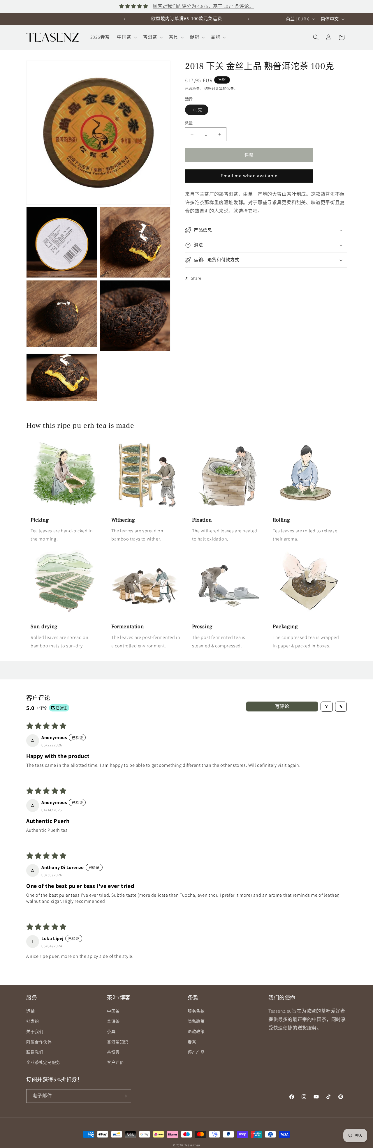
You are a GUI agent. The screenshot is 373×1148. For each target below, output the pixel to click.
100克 (198, 111)
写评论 (282, 706)
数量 (189, 122)
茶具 (111, 1031)
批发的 (32, 1021)
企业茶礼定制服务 (43, 1062)
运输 (30, 1011)
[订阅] (124, 1096)
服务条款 (196, 1011)
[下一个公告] (248, 18)
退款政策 (196, 1031)
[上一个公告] (124, 18)
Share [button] (196, 278)
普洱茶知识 (117, 1042)
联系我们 (34, 1052)
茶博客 (113, 1052)
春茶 (192, 1042)
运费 (230, 88)
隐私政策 (196, 1021)
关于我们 (34, 1031)
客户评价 (115, 1062)
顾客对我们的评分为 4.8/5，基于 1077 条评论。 (203, 6)
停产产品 (196, 1052)
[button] (126, 37)
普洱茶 (113, 1021)
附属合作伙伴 (39, 1042)
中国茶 (113, 1011)
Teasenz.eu (192, 1145)
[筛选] (327, 707)
